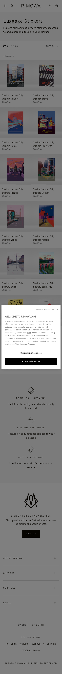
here (29, 332)
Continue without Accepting (47, 309)
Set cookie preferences (31, 352)
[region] (30, 337)
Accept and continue (31, 361)
